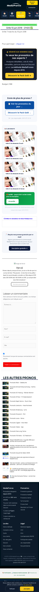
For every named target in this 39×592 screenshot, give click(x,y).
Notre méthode (7, 527)
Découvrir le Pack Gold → (19, 75)
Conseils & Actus (8, 530)
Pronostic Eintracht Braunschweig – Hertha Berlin (22, 387)
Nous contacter (7, 549)
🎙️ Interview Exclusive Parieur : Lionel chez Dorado (22, 476)
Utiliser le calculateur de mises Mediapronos (18, 218)
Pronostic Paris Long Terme (18, 431)
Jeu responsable (25, 543)
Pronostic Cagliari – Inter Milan (19, 423)
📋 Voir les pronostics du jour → (19, 105)
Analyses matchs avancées (20, 572)
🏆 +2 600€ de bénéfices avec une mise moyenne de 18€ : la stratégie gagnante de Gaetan (22, 470)
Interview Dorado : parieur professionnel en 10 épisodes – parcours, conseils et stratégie (23, 463)
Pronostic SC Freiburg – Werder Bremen (21, 393)
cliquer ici (20, 44)
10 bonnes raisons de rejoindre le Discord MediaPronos (22, 458)
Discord (5, 543)
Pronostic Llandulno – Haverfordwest (21, 405)
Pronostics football (26, 495)
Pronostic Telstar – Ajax (17, 427)
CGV (21, 530)
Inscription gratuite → (19, 248)
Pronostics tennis (25, 498)
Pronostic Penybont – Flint (17, 414)
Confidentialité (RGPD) (27, 536)
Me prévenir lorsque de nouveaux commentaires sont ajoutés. (19, 357)
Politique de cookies (26, 539)
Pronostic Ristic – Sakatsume (18, 382)
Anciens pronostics (19, 284)
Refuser (12, 589)
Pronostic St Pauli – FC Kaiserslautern (21, 397)
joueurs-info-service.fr (19, 562)
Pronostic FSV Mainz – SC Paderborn (20, 435)
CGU (21, 533)
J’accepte (27, 589)
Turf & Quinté (7, 572)
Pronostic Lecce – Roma (17, 418)
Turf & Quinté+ (24, 501)
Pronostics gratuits (26, 491)
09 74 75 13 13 (18, 560)
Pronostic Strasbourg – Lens (18, 410)
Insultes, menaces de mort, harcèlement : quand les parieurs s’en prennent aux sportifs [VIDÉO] (23, 447)
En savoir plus (28, 585)
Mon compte (7, 546)
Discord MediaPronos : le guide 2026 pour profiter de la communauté (22, 440)
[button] (19, 219)
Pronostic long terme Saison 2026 (20, 453)
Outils (5, 533)
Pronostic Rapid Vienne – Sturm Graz (21, 401)
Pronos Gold (24, 504)
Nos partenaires (25, 546)
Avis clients (6, 536)
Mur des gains (7, 539)
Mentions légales (25, 527)
